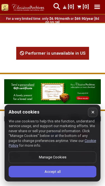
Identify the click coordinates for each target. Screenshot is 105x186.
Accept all (53, 172)
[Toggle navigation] (97, 7)
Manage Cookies (52, 157)
